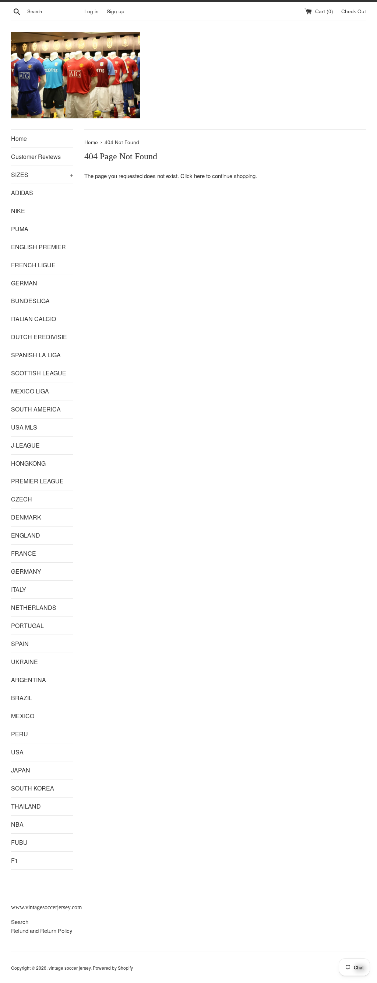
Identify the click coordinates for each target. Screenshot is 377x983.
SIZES (42, 174)
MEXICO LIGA (30, 391)
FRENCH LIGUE (33, 265)
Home (19, 138)
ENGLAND (25, 535)
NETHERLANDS (33, 607)
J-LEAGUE (25, 445)
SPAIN (20, 643)
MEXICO (22, 716)
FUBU (19, 842)
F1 (14, 860)
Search (19, 921)
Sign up (115, 11)
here (199, 176)
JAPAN (20, 770)
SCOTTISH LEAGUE (38, 373)
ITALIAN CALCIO (33, 319)
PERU (19, 734)
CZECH (21, 499)
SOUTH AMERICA (36, 409)
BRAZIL (21, 698)
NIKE (18, 210)
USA (17, 752)
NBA (17, 824)
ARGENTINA (28, 679)
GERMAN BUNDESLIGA (30, 292)
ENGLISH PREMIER (38, 247)
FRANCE (23, 553)
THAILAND (26, 806)
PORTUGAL (27, 625)
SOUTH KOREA (32, 788)
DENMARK (26, 517)
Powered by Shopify (113, 968)
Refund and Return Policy (42, 930)
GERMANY (26, 571)
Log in (91, 11)
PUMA (19, 229)
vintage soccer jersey (70, 968)
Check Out (353, 11)
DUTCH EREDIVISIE (39, 337)
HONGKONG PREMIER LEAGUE (37, 472)
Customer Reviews (36, 156)
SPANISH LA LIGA (36, 355)
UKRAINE (24, 661)
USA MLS (24, 427)
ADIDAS (22, 192)
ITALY (18, 589)
